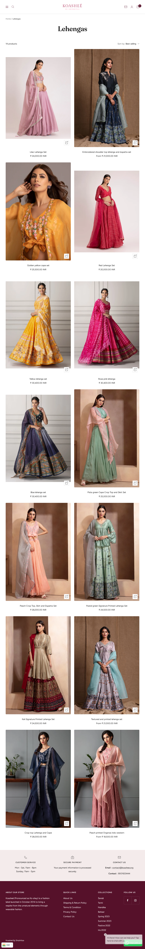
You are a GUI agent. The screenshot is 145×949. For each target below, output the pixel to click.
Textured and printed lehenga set (106, 719)
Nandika (102, 907)
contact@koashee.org (122, 867)
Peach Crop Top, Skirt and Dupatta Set (38, 606)
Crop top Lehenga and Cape (38, 832)
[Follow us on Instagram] (135, 900)
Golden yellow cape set (38, 265)
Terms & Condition (72, 907)
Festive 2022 (104, 925)
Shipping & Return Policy (75, 903)
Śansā (101, 898)
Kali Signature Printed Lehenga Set (38, 719)
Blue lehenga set (38, 492)
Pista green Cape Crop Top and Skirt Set (107, 492)
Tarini (100, 903)
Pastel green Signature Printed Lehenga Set (106, 606)
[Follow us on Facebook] (128, 900)
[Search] (13, 7)
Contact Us (68, 916)
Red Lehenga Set (107, 265)
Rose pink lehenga (106, 379)
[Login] (132, 7)
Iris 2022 (102, 930)
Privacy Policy (69, 912)
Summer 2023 (104, 921)
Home (8, 19)
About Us (67, 898)
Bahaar (101, 912)
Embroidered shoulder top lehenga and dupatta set (106, 152)
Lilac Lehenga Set (38, 152)
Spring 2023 (103, 916)
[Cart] (138, 7)
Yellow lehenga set (38, 379)
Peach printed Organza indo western (106, 832)
